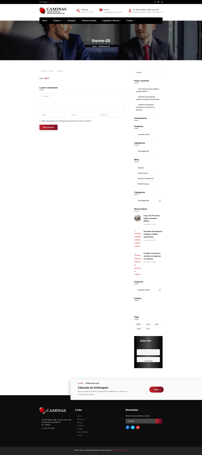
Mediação (80, 422)
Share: (41, 78)
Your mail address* (144, 348)
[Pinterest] (48, 78)
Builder (138, 324)
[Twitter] (46, 78)
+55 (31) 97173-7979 (48, 428)
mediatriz (60, 71)
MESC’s (79, 416)
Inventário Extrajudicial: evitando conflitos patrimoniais (147, 98)
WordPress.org (143, 184)
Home (94, 46)
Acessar (141, 168)
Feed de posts (143, 173)
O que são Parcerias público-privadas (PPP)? (147, 90)
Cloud (148, 324)
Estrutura (79, 435)
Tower (138, 329)
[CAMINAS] (52, 11)
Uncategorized (143, 151)
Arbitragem (80, 419)
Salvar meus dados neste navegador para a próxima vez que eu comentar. (66, 121)
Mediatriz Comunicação (120, 450)
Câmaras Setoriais (82, 432)
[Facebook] (44, 78)
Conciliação (80, 425)
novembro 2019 (144, 134)
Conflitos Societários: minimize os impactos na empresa (145, 107)
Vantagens (80, 429)
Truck (148, 329)
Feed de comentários (145, 178)
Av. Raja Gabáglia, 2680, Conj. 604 (146, 10)
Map (156, 324)
